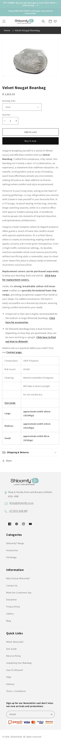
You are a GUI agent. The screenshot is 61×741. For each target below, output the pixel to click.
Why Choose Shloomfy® (18, 578)
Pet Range (11, 557)
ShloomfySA (16, 736)
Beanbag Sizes (8, 100)
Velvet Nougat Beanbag (27, 30)
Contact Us (11, 585)
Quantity (6, 114)
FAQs (8, 677)
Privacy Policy (13, 606)
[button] (3, 21)
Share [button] (9, 460)
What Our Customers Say (18, 592)
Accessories (12, 550)
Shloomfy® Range (15, 543)
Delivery (10, 684)
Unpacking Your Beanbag (18, 662)
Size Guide (11, 648)
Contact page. (14, 352)
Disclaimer (11, 599)
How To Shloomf (14, 670)
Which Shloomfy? (15, 641)
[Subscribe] (51, 714)
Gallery (9, 613)
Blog (8, 620)
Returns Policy (13, 655)
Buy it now (30, 140)
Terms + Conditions (16, 691)
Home (7, 30)
